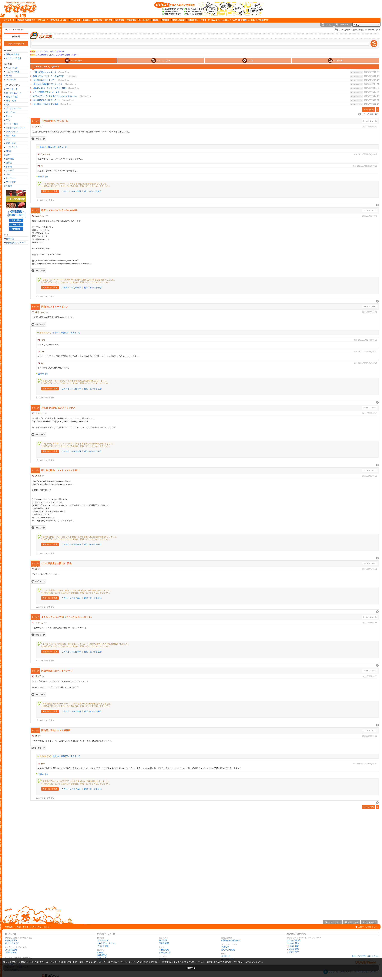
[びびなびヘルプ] (233, 20)
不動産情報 (164, 950)
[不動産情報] (130, 20)
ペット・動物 (12, 124)
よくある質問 (11, 950)
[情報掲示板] (97, 20)
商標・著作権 (22, 927)
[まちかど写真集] (178, 20)
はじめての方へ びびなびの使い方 (47, 51)
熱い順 (9, 76)
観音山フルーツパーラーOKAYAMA (48, 76)
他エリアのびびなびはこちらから (365, 956)
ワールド (7, 29)
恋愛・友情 (11, 143)
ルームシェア (165, 952)
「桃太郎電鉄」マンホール (44, 72)
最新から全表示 (13, 54)
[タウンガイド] (42, 20)
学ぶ (8, 139)
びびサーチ (226, 956)
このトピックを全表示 (71, 191)
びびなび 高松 (292, 951)
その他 (9, 186)
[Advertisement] (16, 293)
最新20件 (52, 147)
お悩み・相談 (12, 97)
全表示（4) (75, 332)
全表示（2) (75, 756)
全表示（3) (62, 147)
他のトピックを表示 (93, 191)
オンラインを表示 (13, 58)
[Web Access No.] (220, 20)
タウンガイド (103, 940)
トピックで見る (13, 72)
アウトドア (11, 182)
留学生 (9, 163)
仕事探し (101, 952)
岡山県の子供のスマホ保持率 (45, 104)
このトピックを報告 (46, 200)
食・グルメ (11, 112)
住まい (9, 116)
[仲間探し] (155, 20)
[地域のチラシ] (192, 20)
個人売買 (163, 940)
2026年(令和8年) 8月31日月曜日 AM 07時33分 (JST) (359, 30)
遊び (8, 155)
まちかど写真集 (228, 950)
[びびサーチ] (9, 20)
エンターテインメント (15, 128)
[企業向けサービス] (246, 20)
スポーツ (10, 170)
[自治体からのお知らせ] (25, 20)
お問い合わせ (11, 952)
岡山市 (21, 29)
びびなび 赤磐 (292, 946)
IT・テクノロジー (13, 108)
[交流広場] (165, 20)
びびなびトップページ (16, 243)
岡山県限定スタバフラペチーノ (46, 100)
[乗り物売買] (119, 20)
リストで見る (12, 68)
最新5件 (43, 147)
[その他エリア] (262, 20)
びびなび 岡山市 (293, 940)
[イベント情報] (74, 20)
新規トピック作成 (16, 44)
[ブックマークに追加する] (38, 138)
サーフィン (11, 178)
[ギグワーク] (205, 20)
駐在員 (9, 167)
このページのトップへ (368, 927)
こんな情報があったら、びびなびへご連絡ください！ (54, 55)
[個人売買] (107, 20)
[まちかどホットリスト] (58, 20)
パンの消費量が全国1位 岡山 (46, 92)
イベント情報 (103, 946)
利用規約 (9, 927)
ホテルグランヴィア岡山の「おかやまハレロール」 (55, 96)
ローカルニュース (13, 93)
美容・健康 (11, 136)
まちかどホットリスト (106, 943)
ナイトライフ (12, 147)
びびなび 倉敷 (292, 949)
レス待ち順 (11, 79)
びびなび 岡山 (292, 943)
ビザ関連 (10, 159)
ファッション (12, 132)
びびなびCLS (11, 940)
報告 (355, 154)
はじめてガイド (12, 943)
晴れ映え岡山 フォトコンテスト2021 (49, 88)
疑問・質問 (11, 101)
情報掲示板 (102, 955)
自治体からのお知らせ (231, 940)
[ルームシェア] (143, 20)
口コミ (9, 151)
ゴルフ (9, 174)
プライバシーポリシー (41, 927)
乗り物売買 (164, 943)
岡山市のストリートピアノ (44, 80)
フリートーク (12, 89)
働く (8, 104)
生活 (8, 120)
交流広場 (16, 36)
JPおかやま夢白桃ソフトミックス (48, 84)
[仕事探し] (86, 20)
